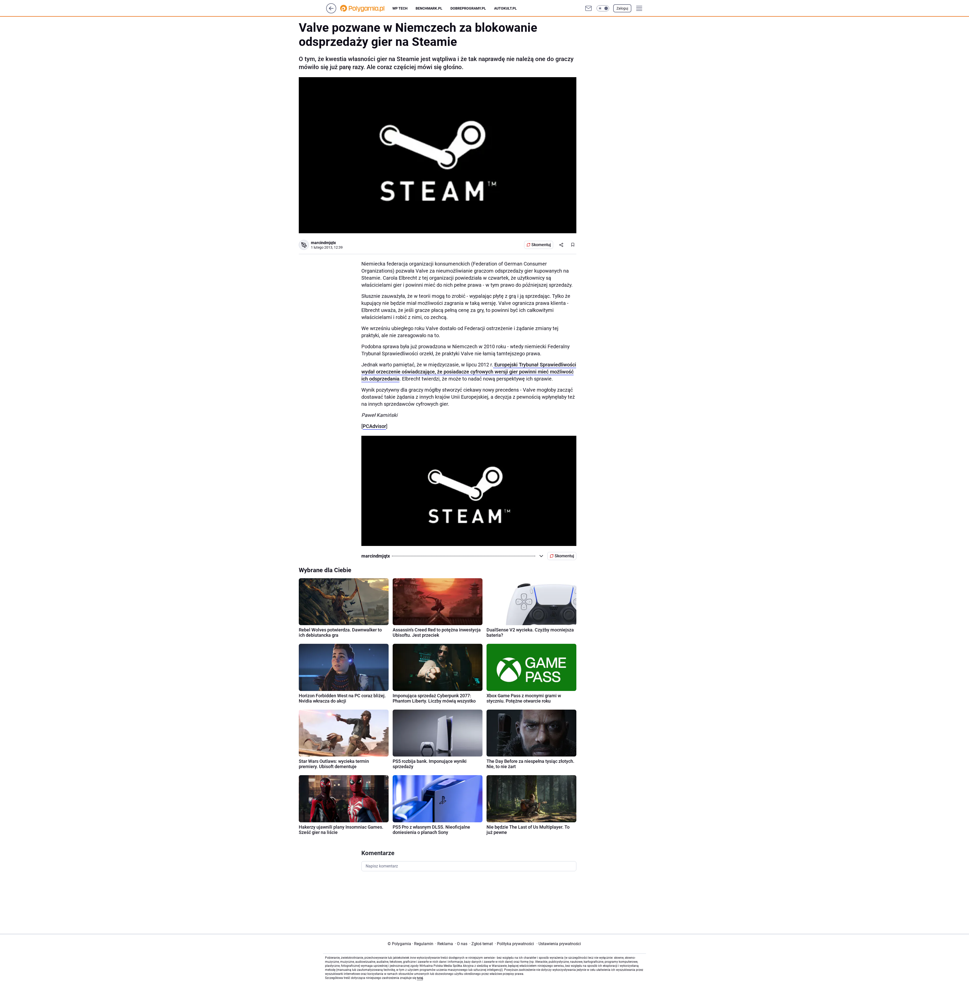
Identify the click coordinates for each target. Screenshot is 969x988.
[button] (603, 8)
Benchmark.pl (429, 8)
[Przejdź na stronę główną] (331, 12)
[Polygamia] (366, 8)
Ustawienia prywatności (558, 943)
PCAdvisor (374, 426)
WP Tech (400, 8)
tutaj (420, 978)
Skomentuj (541, 244)
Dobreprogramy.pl (468, 8)
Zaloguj (622, 8)
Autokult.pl (505, 8)
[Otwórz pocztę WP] (588, 8)
